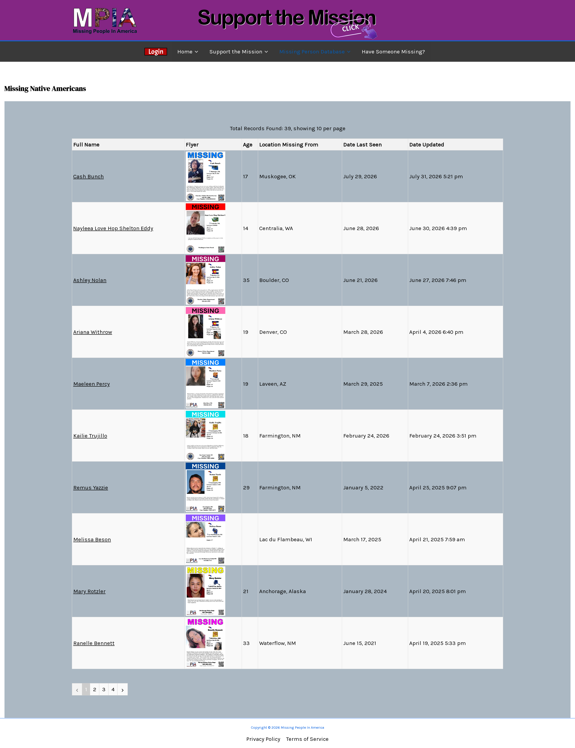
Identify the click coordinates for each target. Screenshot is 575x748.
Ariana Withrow (92, 332)
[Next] (122, 689)
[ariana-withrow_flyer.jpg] (205, 331)
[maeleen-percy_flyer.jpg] (205, 383)
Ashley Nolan (89, 280)
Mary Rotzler (89, 591)
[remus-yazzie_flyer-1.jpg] (205, 487)
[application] (195, 51)
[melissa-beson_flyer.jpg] (205, 538)
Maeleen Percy (91, 384)
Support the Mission (235, 51)
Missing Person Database (312, 51)
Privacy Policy (263, 739)
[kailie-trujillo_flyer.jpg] (205, 435)
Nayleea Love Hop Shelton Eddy (113, 228)
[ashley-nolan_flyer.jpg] (205, 279)
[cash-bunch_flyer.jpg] (205, 175)
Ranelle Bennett (94, 643)
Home (184, 51)
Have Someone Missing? (393, 51)
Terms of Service (307, 739)
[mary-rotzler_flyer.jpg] (205, 590)
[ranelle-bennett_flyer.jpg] (205, 642)
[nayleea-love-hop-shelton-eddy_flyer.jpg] (205, 227)
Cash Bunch (88, 176)
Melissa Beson (92, 539)
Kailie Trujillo (90, 435)
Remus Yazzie (90, 487)
